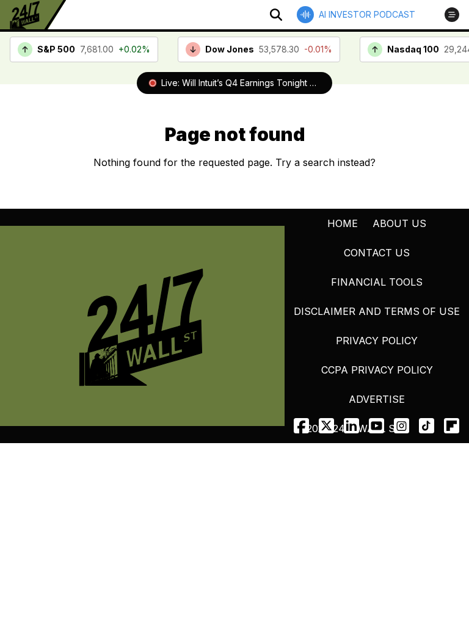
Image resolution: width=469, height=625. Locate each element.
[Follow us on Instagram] (401, 425)
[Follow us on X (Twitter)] (326, 425)
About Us (399, 223)
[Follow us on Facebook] (301, 425)
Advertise (377, 399)
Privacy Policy (377, 340)
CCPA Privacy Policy (377, 370)
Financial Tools (377, 282)
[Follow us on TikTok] (426, 425)
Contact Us (377, 253)
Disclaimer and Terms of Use (377, 311)
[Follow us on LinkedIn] (351, 425)
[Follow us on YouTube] (376, 425)
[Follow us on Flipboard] (451, 425)
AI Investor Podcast (367, 14)
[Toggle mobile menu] (452, 14)
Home (342, 223)
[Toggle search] (276, 15)
